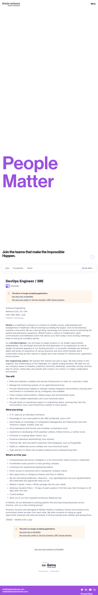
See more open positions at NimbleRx (49, 549)
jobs (7, 268)
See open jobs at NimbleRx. (23, 297)
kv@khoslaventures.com (13, 589)
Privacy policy (43, 571)
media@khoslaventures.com (15, 591)
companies (18, 268)
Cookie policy (54, 571)
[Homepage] (11, 3)
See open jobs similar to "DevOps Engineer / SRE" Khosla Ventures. (38, 300)
